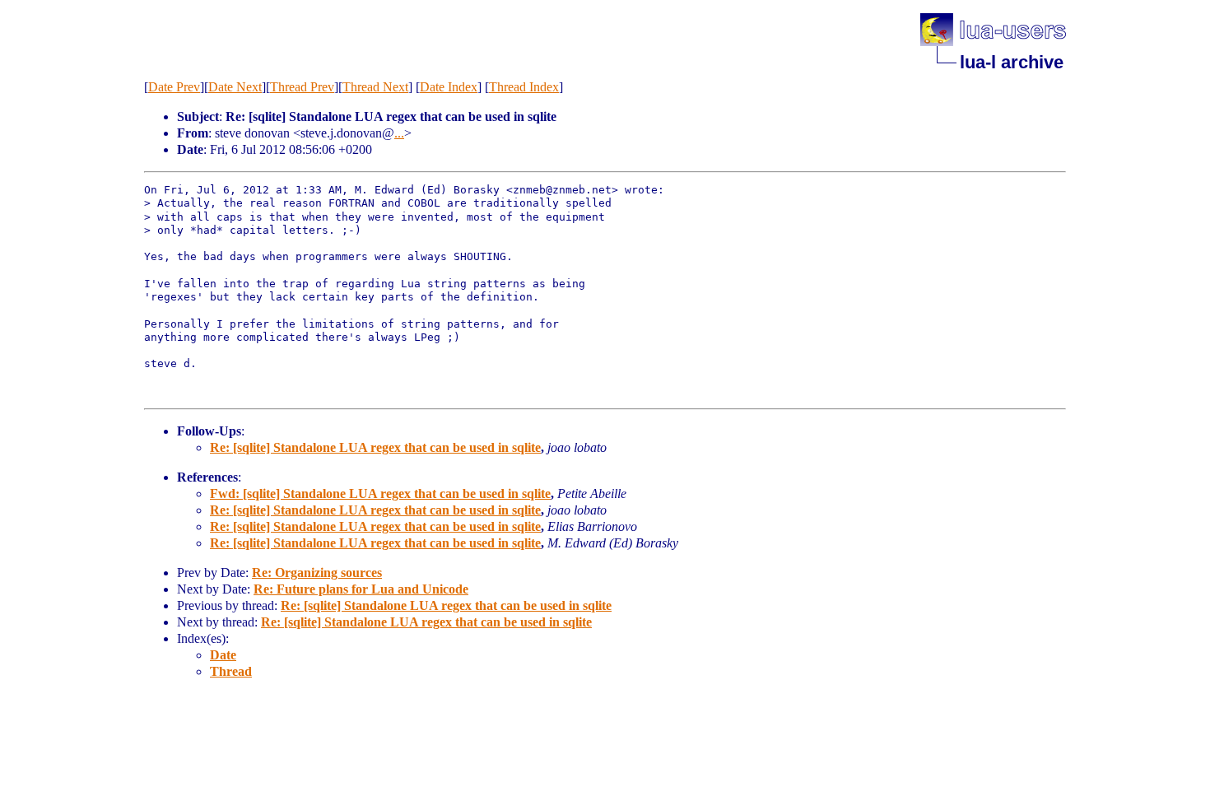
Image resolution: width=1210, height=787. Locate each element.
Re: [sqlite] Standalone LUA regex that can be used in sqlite (375, 447)
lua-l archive (1011, 62)
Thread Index (524, 87)
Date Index (448, 87)
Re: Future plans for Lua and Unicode (361, 589)
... (399, 133)
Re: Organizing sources (317, 573)
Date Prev (174, 87)
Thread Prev (302, 87)
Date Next (235, 87)
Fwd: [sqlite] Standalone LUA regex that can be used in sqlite (380, 494)
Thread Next (375, 87)
